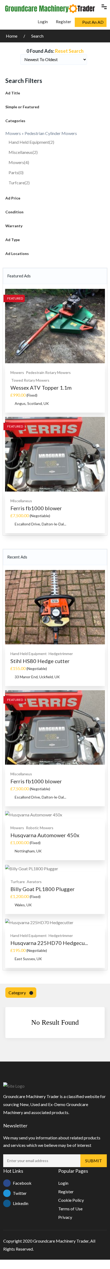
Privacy (65, 1217)
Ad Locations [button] (17, 253)
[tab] (55, 93)
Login (42, 21)
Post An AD (93, 22)
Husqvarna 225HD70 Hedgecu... (49, 943)
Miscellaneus (23, 152)
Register (63, 21)
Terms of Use (70, 1208)
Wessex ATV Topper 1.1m (41, 387)
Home (12, 35)
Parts (16, 172)
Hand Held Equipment (31, 142)
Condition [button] (14, 212)
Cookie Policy (71, 1200)
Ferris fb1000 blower (36, 508)
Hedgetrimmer (61, 653)
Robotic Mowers (39, 827)
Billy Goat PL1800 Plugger (42, 889)
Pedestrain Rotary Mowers (48, 372)
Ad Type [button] (12, 239)
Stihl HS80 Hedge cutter (40, 661)
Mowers (19, 162)
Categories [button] (15, 120)
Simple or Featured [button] (22, 107)
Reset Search (69, 51)
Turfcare (19, 182)
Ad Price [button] (12, 198)
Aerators (34, 881)
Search (37, 35)
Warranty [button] (13, 226)
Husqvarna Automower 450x (44, 835)
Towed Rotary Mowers (30, 380)
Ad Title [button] (12, 93)
